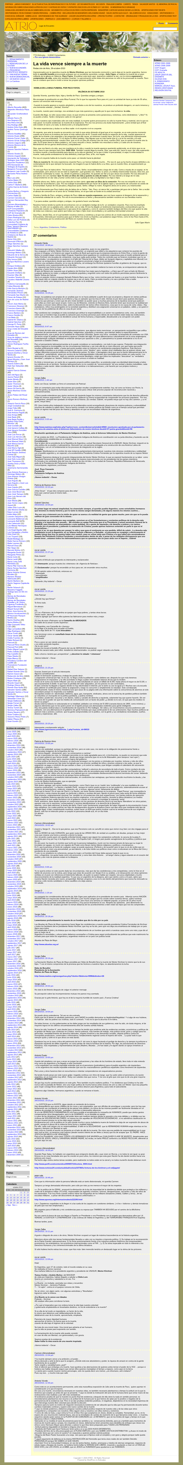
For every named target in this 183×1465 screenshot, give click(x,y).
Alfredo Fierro (13, 118)
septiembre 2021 (14, 834)
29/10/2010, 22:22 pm (44, 487)
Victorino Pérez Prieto (16, 717)
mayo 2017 (12, 952)
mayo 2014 (12, 1034)
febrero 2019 (12, 905)
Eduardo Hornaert (15, 257)
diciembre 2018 (13, 909)
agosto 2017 (12, 945)
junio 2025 (11, 732)
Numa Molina (13, 622)
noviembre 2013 (14, 1048)
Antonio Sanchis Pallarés (17, 149)
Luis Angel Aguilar (14, 530)
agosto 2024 (12, 754)
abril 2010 (11, 1146)
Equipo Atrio (12, 268)
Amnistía (156, 100)
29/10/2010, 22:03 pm (44, 505)
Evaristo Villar (13, 275)
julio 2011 (11, 1112)
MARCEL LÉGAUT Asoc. (165, 86)
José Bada (11, 417)
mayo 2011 (12, 1116)
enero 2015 (12, 1016)
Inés (9, 368)
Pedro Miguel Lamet (16, 649)
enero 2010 (12, 1152)
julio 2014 (11, 1030)
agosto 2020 (12, 864)
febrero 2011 (12, 1123)
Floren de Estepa (14, 297)
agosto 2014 (12, 1027)
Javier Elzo (12, 382)
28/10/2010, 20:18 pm (44, 916)
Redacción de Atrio (15, 676)
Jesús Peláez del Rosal (17, 395)
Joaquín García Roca (16, 404)
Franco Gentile (13, 315)
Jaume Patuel (13, 377)
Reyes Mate (12, 681)
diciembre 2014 (13, 1018)
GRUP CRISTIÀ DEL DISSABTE (163, 76)
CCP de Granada (14, 213)
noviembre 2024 (14, 748)
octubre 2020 (13, 859)
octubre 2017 (13, 941)
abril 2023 (11, 791)
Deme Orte (12, 239)
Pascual (10, 643)
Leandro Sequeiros (15, 517)
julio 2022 (11, 811)
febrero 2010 (12, 1150)
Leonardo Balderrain (16, 519)
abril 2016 (11, 982)
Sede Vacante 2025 (170, 104)
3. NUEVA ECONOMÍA (16, 68)
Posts (161, 23)
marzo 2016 (12, 984)
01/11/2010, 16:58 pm (44, 245)
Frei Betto (11, 317)
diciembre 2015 (13, 991)
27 (14, 1203)
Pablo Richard (13, 640)
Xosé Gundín (12, 721)
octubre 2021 (13, 832)
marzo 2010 (12, 1148)
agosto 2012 (12, 1082)
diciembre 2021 (13, 827)
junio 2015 (11, 1005)
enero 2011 (12, 1125)
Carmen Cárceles (14, 198)
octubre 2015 (13, 996)
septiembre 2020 (14, 861)
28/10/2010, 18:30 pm (44, 1150)
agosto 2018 (12, 918)
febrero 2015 (12, 1014)
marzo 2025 (12, 738)
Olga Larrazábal (14, 629)
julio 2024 (11, 757)
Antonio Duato (13, 136)
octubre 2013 (13, 1050)
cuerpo (163, 102)
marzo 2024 (12, 766)
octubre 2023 (13, 777)
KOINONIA (159, 84)
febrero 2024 (12, 768)
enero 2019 (12, 907)
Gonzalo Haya (13, 327)
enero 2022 (12, 825)
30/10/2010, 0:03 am (43, 419)
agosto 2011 (12, 1109)
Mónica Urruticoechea (16, 613)
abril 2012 (11, 1091)
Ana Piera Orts (13, 123)
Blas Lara (11, 178)
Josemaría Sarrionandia (17, 468)
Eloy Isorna (12, 259)
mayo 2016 (12, 980)
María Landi (12, 559)
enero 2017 (12, 961)
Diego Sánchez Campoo (17, 246)
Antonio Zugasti (14, 156)
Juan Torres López (15, 503)
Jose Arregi (12, 415)
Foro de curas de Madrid (17, 300)
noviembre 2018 (14, 911)
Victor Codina (13, 714)
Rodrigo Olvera (13, 685)
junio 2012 (11, 1087)
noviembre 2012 (14, 1075)
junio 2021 (11, 841)
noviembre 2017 (14, 939)
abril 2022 (11, 818)
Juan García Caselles (16, 490)
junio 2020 (11, 868)
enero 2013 (12, 1071)
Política (63, 227)
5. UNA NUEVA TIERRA (17, 74)
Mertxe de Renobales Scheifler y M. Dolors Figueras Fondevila (16, 602)
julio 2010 (11, 1139)
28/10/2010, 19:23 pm (44, 1101)
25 (7, 1203)
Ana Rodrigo (12, 125)
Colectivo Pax (13, 222)
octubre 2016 (13, 968)
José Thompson (14, 461)
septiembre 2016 (14, 970)
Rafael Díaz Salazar (15, 669)
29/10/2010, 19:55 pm (44, 743)
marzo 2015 (12, 1011)
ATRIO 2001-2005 (162, 63)
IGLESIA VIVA (161, 79)
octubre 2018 (13, 914)
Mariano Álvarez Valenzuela (14, 578)
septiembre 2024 (14, 752)
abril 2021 (11, 845)
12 (11, 1198)
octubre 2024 (13, 750)
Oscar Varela (12, 636)
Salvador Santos (14, 690)
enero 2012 (12, 1098)
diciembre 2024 (13, 745)
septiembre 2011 (14, 1107)
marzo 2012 (12, 1093)
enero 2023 (12, 798)
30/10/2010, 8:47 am (43, 327)
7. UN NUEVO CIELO (16, 79)
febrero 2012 (12, 1096)
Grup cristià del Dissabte (17, 329)
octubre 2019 (13, 886)
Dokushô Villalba (14, 250)
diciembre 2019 (13, 882)
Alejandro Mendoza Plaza (18, 110)
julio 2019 (11, 893)
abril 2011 (11, 1118)
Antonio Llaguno (14, 143)
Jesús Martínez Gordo (16, 391)
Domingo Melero (14, 253)
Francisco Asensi (14, 308)
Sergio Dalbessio (14, 701)
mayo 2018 (12, 925)
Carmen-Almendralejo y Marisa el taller (17, 205)
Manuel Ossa (13, 546)
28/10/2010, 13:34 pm (44, 1355)
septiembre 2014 (14, 1025)
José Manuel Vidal (15, 441)
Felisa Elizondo (13, 286)
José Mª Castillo (14, 450)
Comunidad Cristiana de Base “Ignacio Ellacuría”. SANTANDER (17, 226)
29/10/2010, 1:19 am (43, 893)
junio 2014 (11, 1032)
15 (21, 1198)
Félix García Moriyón (16, 288)
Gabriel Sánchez (14, 322)
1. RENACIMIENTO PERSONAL (15, 60)
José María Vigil (14, 448)
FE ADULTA (160, 72)
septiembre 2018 (14, 916)
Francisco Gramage (15, 311)
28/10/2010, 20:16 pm (44, 958)
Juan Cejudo (12, 487)
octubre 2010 (13, 1132)
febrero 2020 (12, 877)
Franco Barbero (14, 313)
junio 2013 (11, 1059)
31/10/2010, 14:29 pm (44, 293)
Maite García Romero (16, 541)
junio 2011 (11, 1114)
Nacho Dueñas (13, 620)
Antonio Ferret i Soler (16, 138)
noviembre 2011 (14, 1102)
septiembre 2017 (14, 943)
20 (14, 1200)
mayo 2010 (12, 1143)
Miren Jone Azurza (15, 611)
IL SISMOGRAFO (162, 81)
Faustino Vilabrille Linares (18, 280)
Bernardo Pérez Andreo (17, 174)
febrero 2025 (12, 741)
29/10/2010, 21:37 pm (44, 552)
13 (14, 1198)
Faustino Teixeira (14, 277)
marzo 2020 (12, 875)
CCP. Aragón (160, 68)
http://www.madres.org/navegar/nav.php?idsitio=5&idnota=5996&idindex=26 (69, 976)
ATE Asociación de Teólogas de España (16, 166)
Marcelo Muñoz (13, 550)
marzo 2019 (12, 902)
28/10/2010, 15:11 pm (44, 1231)
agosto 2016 (12, 973)
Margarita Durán (14, 552)
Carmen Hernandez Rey (17, 200)
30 (24, 1203)
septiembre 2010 (14, 1134)
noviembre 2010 (14, 1130)
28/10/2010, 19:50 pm (44, 1057)
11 (7, 1198)
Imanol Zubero (13, 364)
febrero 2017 (12, 959)
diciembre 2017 (13, 936)
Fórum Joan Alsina (15, 304)
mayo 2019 (12, 898)
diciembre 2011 (13, 1100)
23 (24, 1200)
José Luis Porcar (14, 435)
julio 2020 (11, 866)
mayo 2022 (12, 816)
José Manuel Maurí (15, 439)
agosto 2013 (12, 1055)
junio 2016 (11, 977)
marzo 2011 (12, 1121)
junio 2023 (11, 786)
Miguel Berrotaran (15, 607)
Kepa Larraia (12, 512)
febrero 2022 (12, 823)
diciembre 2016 (13, 964)
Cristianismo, (54, 227)
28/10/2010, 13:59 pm (44, 1259)
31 (28, 1203)
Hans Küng (12, 342)
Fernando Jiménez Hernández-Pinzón (15, 292)
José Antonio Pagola (16, 413)
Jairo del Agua (13, 375)
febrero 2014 (12, 1041)
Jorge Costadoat (14, 406)
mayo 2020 (12, 870)
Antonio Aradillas (14, 134)
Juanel (10, 505)
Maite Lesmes (13, 543)
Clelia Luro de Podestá (17, 220)
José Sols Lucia (14, 459)
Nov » (14, 1205)
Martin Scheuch (14, 588)
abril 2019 (11, 900)
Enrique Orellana (14, 266)
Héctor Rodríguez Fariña (17, 344)
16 (24, 1198)
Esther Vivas (12, 271)
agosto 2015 (12, 1000)
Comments (173, 23)
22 (21, 1200)
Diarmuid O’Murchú (15, 241)
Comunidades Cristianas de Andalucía (17, 232)
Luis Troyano (12, 537)
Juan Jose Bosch (14, 492)
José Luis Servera (15, 437)
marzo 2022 (12, 820)
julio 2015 (11, 1002)
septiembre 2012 (14, 1080)
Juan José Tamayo (15, 494)
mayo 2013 (12, 1061)
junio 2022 (11, 814)
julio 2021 (11, 839)
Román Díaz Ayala (15, 687)
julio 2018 (11, 920)
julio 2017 (11, 948)
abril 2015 (11, 1009)
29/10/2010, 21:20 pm (44, 668)
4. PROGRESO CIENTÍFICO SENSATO (17, 71)
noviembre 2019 (14, 884)
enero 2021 (12, 852)
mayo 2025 (12, 734)
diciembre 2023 (13, 773)
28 (18, 1203)
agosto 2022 (12, 809)
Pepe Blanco (12, 658)
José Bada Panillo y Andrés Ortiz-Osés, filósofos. (15, 421)
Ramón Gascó (13, 674)
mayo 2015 (12, 1007)
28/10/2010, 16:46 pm (44, 1178)
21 (18, 1200)
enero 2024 (12, 770)
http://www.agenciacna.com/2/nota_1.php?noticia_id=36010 (62, 729)
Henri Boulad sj (13, 348)
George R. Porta (14, 324)
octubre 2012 (13, 1077)
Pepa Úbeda (12, 656)
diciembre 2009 (13, 1155)
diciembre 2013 (13, 1046)
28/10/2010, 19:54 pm (44, 1012)
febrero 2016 (12, 986)
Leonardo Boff (13, 521)
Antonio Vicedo (13, 154)
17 (28, 1198)
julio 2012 (11, 1084)
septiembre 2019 (14, 889)
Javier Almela (13, 379)
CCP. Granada (161, 70)
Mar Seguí (11, 548)
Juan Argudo (12, 481)
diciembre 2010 (13, 1127)
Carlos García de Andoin (17, 187)
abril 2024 (11, 763)
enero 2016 (12, 989)
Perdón (161, 104)
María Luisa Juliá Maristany (14, 563)
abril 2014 (11, 1036)
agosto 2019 (12, 891)
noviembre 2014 (14, 1021)
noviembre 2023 (14, 775)
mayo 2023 (12, 788)
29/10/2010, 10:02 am (44, 825)
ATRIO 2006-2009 (162, 66)
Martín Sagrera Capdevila (18, 583)
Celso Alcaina (13, 215)
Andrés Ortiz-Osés (15, 127)
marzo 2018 (12, 930)
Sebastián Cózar (14, 699)
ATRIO (90, 1458)
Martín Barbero (13, 581)
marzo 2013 (12, 1066)
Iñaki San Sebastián (15, 366)
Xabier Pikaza (13, 719)
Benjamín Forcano (15, 169)
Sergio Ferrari (13, 703)
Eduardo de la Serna (16, 255)
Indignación (169, 102)
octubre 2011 (12, 1105)
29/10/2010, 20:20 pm (44, 724)
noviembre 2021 (14, 829)
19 (11, 1200)
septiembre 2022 (14, 807)
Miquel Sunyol (13, 609)
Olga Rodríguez (14, 631)
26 (11, 1203)
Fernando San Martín (16, 295)
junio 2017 (11, 950)
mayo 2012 (12, 1089)
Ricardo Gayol (13, 683)
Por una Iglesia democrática (47, 57)
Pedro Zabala (13, 652)
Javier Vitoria (12, 386)
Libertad (155, 104)
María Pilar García (15, 566)
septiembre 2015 (14, 998)
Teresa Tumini (13, 708)
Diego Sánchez (13, 244)
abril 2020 (11, 873)
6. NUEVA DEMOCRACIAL (18, 77)
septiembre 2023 (14, 779)
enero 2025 (12, 743)
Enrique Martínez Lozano (18, 262)
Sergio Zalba (12, 705)
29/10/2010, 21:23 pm (44, 591)
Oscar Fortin (12, 633)
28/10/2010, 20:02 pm (44, 986)
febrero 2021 (12, 850)
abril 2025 (11, 736)
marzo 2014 (12, 1039)
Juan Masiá (12, 501)
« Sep (8, 1205)
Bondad (161, 100)
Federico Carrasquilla (16, 284)
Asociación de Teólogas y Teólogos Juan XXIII (18, 159)
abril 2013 (11, 1064)
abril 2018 (11, 927)
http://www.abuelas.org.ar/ (47, 944)
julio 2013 (11, 1057)
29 (21, 1203)
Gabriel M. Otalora (15, 320)
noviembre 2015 (14, 993)
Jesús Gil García (14, 388)
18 (7, 1200)
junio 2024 (11, 759)
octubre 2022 (13, 804)
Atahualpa (102, 1460)
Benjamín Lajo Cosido (16, 171)
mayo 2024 (12, 761)
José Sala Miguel (14, 457)
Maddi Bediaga (13, 539)
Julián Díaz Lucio (14, 507)
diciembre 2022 (13, 800)
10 (28, 1195)
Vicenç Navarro (13, 712)
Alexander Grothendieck (17, 114)
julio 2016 (11, 975)
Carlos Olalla (12, 196)
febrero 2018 (12, 932)
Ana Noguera (13, 120)
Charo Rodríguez (14, 218)
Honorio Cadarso (14, 351)
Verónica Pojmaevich (16, 710)
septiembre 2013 (14, 1052)
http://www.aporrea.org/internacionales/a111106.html (58, 1200)
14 (18, 1198)
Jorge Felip (12, 408)
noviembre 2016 (14, 966)
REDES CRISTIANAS (164, 88)
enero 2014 (12, 1043)
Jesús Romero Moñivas (17, 399)
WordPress (91, 1460)
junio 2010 (11, 1141)
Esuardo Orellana (14, 273)
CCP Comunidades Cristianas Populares (16, 210)
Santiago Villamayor (15, 696)
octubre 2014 (13, 1023)
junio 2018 (11, 923)
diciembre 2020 (13, 854)
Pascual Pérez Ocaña (16, 645)
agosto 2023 (12, 782)
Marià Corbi (12, 557)
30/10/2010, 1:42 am (43, 380)
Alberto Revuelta (14, 107)
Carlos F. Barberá (14, 185)
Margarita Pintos (14, 555)
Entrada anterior (140, 57)
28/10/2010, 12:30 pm (44, 1383)
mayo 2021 (12, 843)
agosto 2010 (12, 1137)
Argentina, (44, 227)
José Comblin (13, 426)
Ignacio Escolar (13, 357)
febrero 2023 (12, 795)
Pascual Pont (12, 647)
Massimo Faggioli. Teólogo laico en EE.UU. (17, 591)
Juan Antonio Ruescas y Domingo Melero (17, 473)
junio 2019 (11, 895)
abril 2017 (11, 955)
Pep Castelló (12, 654)
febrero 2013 (12, 1068)
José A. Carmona (14, 410)
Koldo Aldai (12, 514)
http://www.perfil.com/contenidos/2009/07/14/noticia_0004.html (63, 1164)
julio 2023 (11, 784)
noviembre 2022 (14, 802)
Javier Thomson (14, 384)
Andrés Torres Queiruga (17, 129)
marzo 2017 (12, 957)
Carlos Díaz (12, 182)
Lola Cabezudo (13, 523)
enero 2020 (12, 879)
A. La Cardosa (13, 81)
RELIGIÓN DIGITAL (163, 90)
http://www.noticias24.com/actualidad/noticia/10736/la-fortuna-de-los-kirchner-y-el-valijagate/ (77, 1168)
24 (28, 1200)
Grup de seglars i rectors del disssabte (17, 338)
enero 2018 (12, 934)
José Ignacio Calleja (15, 428)
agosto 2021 (12, 836)
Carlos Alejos (12, 180)
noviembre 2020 (14, 857)
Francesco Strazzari (15, 306)
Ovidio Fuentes (13, 638)
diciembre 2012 (13, 1073)
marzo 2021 (12, 848)
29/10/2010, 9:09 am (43, 867)
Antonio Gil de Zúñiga (16, 141)
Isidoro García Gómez (16, 370)
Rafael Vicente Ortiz (15, 672)
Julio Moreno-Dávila (15, 510)
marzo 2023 (12, 793)
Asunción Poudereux (16, 163)
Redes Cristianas (14, 678)
